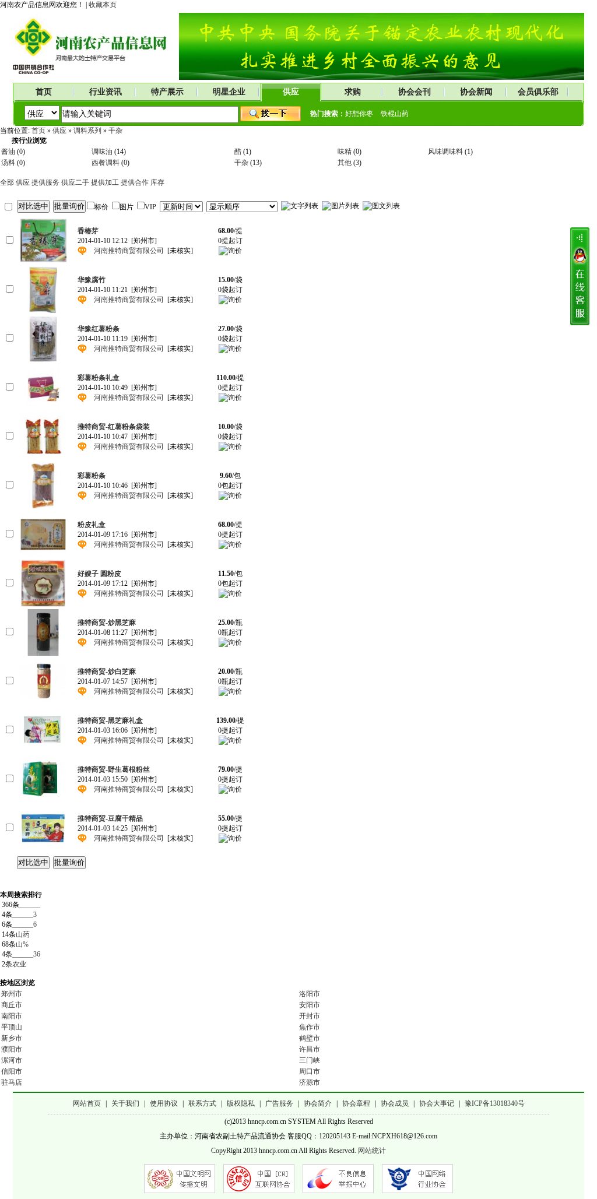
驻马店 (11, 1082)
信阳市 (11, 1071)
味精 (345, 151)
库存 (157, 182)
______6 (24, 924)
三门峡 (309, 1060)
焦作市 (309, 1027)
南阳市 (11, 1016)
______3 (24, 914)
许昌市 (309, 1049)
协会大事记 (436, 1103)
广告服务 (279, 1103)
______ (29, 905)
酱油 (8, 151)
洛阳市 (309, 994)
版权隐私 (241, 1103)
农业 (19, 964)
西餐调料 (106, 163)
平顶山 (11, 1027)
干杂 (115, 130)
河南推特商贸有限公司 (129, 251)
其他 (345, 163)
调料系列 (87, 130)
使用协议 (164, 1103)
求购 (353, 91)
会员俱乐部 (538, 91)
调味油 (102, 151)
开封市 (309, 1016)
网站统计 (372, 1151)
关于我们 (125, 1103)
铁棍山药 (395, 114)
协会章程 (356, 1103)
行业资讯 (105, 91)
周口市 (309, 1071)
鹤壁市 (309, 1038)
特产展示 (167, 91)
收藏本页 (103, 5)
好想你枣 (359, 114)
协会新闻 (476, 91)
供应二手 (75, 182)
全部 (7, 182)
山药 (23, 934)
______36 (26, 954)
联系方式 (202, 1103)
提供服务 (45, 182)
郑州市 (11, 994)
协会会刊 (414, 91)
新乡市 (11, 1038)
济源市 (309, 1082)
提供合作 (135, 182)
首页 (44, 91)
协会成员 (395, 1103)
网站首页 (87, 1103)
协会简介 (318, 1103)
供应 (291, 91)
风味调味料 (445, 151)
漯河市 (11, 1060)
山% (22, 944)
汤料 (8, 163)
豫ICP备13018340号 (495, 1103)
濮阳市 (11, 1049)
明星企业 (229, 91)
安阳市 (309, 1005)
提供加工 (105, 182)
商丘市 (11, 1005)
